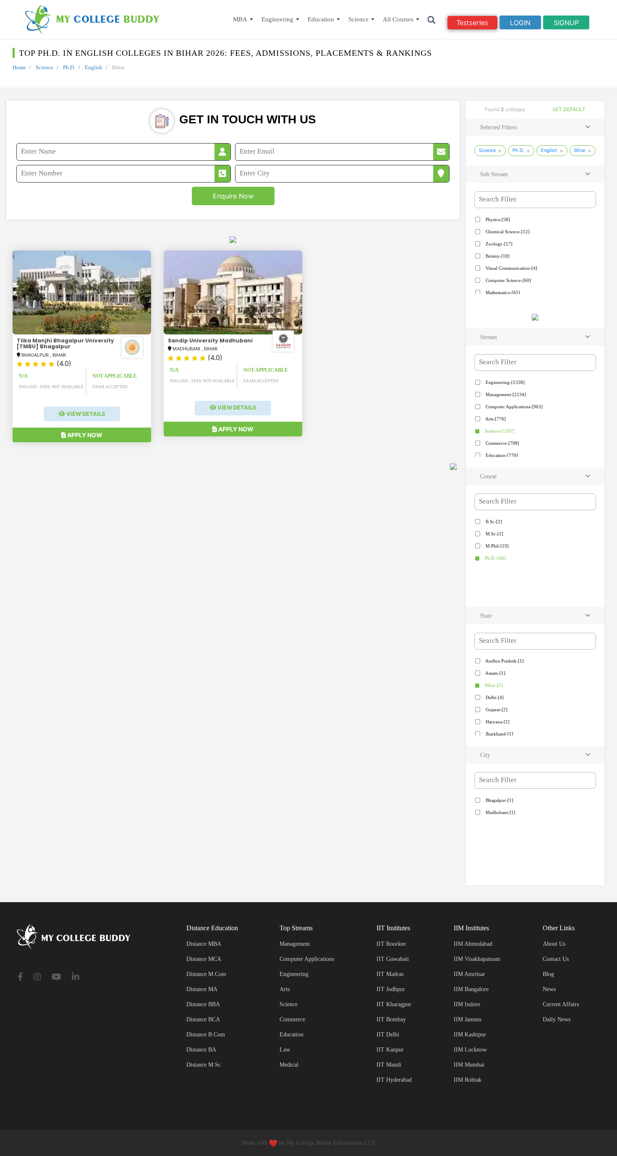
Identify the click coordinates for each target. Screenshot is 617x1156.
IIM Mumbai (469, 1065)
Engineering (277, 19)
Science (358, 19)
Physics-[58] (497, 219)
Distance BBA (203, 1004)
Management (295, 944)
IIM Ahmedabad (473, 944)
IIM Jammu (467, 1019)
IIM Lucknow (470, 1049)
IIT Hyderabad (394, 1080)
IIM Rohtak (467, 1080)
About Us (554, 944)
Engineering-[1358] (504, 382)
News (549, 989)
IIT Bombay (391, 1019)
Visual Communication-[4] (510, 268)
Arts (285, 989)
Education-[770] (501, 455)
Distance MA (201, 989)
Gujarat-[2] (495, 709)
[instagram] (37, 977)
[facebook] (20, 977)
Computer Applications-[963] (513, 406)
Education (321, 19)
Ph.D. (69, 67)
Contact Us (556, 959)
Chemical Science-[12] (507, 231)
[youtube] (56, 977)
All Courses (398, 19)
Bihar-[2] (493, 685)
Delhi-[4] (494, 697)
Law (285, 1049)
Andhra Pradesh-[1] (504, 660)
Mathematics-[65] (502, 292)
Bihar (580, 150)
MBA (240, 19)
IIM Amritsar (469, 974)
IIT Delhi (387, 1034)
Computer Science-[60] (507, 280)
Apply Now (84, 434)
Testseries (472, 22)
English (93, 67)
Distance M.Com (206, 974)
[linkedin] (75, 977)
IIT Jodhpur (390, 989)
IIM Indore (467, 1004)
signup (566, 22)
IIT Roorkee (391, 944)
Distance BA (201, 1049)
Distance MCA (203, 959)
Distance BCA (203, 1019)
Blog (548, 974)
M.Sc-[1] (493, 533)
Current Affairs (561, 1004)
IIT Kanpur (390, 1049)
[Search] (431, 19)
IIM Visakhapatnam (477, 959)
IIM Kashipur (470, 1034)
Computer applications (307, 959)
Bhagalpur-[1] (498, 800)
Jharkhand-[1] (498, 733)
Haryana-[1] (497, 721)
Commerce (292, 1019)
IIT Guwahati (392, 959)
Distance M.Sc (203, 1065)
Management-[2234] (505, 394)
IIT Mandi (388, 1065)
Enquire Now (233, 196)
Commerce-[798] (501, 443)
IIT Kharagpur (393, 1004)
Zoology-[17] (498, 243)
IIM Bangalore (471, 989)
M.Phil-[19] (496, 545)
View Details (85, 413)
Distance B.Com (205, 1034)
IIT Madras (389, 974)
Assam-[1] (494, 673)
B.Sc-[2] (493, 521)
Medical (289, 1065)
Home (19, 67)
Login (520, 22)
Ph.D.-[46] (495, 558)
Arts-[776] (495, 418)
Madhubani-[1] (499, 812)
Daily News (556, 1019)
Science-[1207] (499, 430)
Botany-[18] (497, 255)
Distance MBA (203, 944)
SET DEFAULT (569, 109)
